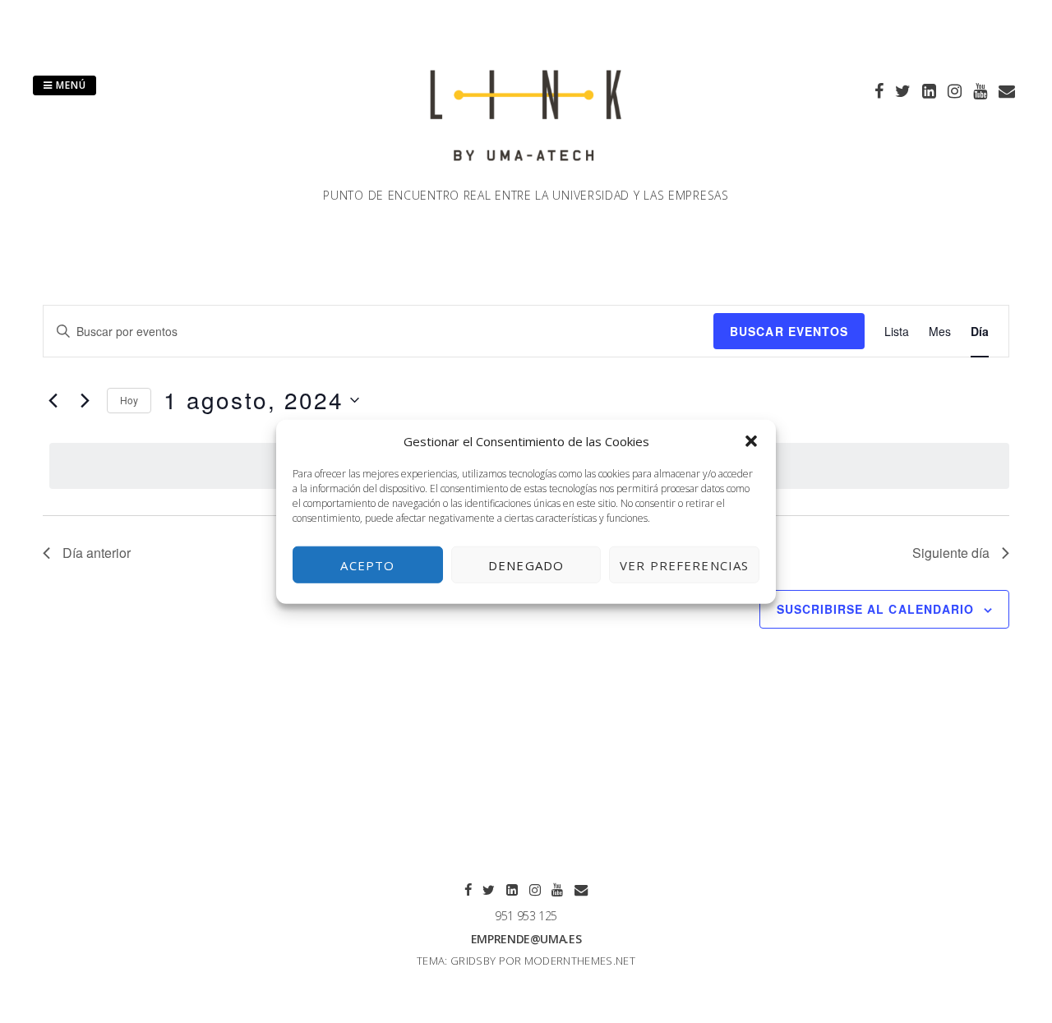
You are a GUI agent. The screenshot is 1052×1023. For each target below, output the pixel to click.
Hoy (129, 400)
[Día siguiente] (85, 400)
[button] (751, 441)
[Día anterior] (52, 400)
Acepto (367, 564)
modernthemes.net (579, 960)
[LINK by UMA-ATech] (526, 177)
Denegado (526, 564)
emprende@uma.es (526, 939)
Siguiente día (951, 552)
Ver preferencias (684, 564)
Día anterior (96, 552)
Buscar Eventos (789, 331)
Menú (69, 85)
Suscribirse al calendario (875, 609)
